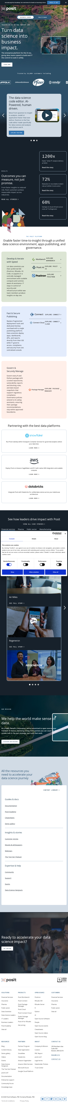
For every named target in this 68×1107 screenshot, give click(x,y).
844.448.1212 (55, 1051)
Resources (5, 1037)
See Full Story (16, 602)
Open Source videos (41, 1029)
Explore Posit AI (51, 267)
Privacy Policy (24, 1097)
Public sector (32, 529)
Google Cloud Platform (25, 1067)
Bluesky (65, 1095)
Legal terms (39, 1056)
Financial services (8, 529)
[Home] (9, 9)
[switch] (25, 564)
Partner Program (23, 1042)
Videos (3, 1053)
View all (3, 1025)
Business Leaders (7, 1018)
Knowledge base (6, 1083)
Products (22, 988)
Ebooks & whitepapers (13, 841)
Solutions (5, 988)
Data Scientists (6, 1007)
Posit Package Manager (22, 1001)
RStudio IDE (38, 996)
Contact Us (55, 1037)
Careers (37, 1045)
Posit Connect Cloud (24, 1009)
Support (8, 874)
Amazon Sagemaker (24, 1056)
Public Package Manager (23, 1013)
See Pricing (7, 944)
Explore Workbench (50, 259)
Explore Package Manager (52, 390)
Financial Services (7, 993)
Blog (3, 1042)
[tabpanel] (34, 55)
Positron (37, 993)
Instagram (56, 1095)
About (37, 1037)
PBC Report (38, 1049)
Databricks (21, 1053)
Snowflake (21, 1049)
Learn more (6, 64)
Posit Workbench (23, 993)
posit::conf (4, 1068)
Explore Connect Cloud (52, 323)
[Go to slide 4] (38, 680)
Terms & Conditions (8, 1097)
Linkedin (60, 1095)
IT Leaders (4, 1014)
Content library (6, 1045)
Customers (55, 988)
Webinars (8, 847)
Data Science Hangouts (14, 886)
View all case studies (33, 524)
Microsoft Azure (23, 1063)
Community (9, 868)
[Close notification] (66, 3)
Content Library (50, 786)
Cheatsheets (9, 813)
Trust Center (39, 1063)
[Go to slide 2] (34, 140)
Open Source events (41, 1021)
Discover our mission (10, 737)
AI (35, 1011)
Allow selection (34, 572)
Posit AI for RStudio (24, 1017)
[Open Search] (60, 8)
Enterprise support (7, 1075)
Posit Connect (22, 996)
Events (7, 880)
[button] (47, 115)
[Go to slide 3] (37, 140)
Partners (21, 1037)
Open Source (39, 988)
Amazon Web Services (25, 1060)
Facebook (47, 1095)
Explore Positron (16, 132)
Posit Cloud (22, 1005)
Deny (12, 572)
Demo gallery (10, 819)
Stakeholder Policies (41, 1060)
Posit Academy (10, 807)
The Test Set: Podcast (13, 853)
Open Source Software (42, 1014)
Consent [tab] (11, 539)
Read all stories (9, 199)
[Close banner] (65, 533)
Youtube (42, 1095)
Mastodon (51, 1095)
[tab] (25, 17)
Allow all (55, 572)
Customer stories (11, 835)
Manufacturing (45, 529)
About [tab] (56, 539)
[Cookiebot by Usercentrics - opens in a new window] (53, 533)
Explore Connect (52, 315)
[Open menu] (65, 8)
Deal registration (23, 1045)
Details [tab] (34, 539)
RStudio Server (40, 1000)
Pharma (21, 529)
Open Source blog (41, 1032)
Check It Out (53, 2)
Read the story (47, 167)
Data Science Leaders (8, 1011)
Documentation (11, 801)
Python (37, 1007)
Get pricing (21, 1021)
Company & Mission (41, 1042)
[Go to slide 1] (31, 140)
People (37, 1018)
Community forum (7, 1079)
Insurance (4, 996)
